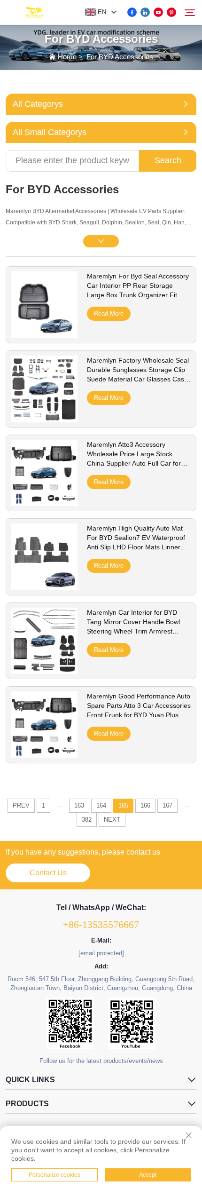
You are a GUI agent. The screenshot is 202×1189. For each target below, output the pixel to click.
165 (123, 805)
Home (67, 57)
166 (145, 805)
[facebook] (132, 12)
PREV (21, 805)
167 (167, 805)
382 (87, 819)
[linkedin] (145, 12)
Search (168, 160)
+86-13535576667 (101, 924)
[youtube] (158, 12)
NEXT (112, 819)
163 (79, 805)
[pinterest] (171, 12)
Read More (109, 313)
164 (101, 805)
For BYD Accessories (119, 57)
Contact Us (48, 873)
